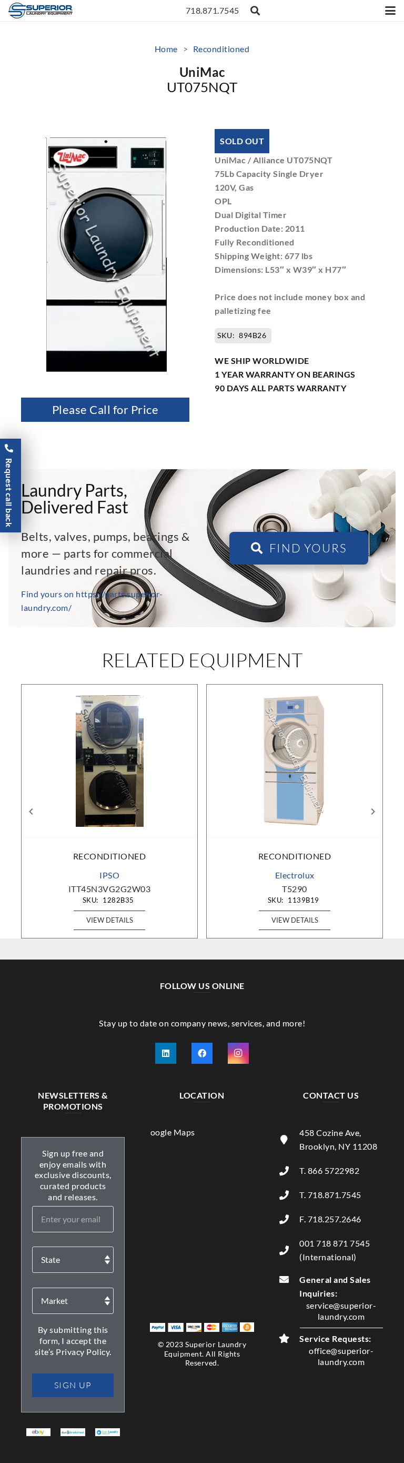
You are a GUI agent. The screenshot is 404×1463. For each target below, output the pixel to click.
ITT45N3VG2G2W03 (109, 889)
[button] (255, 10)
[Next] (372, 811)
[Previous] (31, 811)
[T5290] (294, 761)
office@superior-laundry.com (341, 1356)
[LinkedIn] (165, 1053)
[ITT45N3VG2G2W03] (110, 761)
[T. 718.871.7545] (289, 1195)
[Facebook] (202, 1053)
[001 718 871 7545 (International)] (289, 1250)
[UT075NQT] (105, 136)
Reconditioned (221, 49)
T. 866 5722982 (329, 1170)
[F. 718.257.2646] (289, 1219)
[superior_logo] (40, 10)
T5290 (294, 889)
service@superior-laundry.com (341, 1310)
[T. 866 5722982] (289, 1170)
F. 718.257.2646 (330, 1219)
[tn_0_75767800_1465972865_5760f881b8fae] (38, 1435)
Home (166, 49)
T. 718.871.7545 (330, 1195)
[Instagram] (238, 1053)
